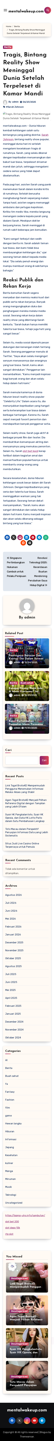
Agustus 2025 (13, 966)
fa (6, 1084)
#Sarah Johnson (15, 107)
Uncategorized (13, 1202)
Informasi (10, 1139)
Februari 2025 (13, 1005)
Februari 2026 (13, 926)
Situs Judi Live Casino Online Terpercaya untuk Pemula (22, 845)
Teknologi (10, 1194)
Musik (8, 1187)
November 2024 (14, 1029)
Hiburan (9, 1131)
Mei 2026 (10, 918)
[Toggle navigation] (5, 10)
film (7, 1107)
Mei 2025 (10, 990)
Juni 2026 (11, 910)
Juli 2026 (10, 902)
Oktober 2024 (13, 1037)
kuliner (9, 1163)
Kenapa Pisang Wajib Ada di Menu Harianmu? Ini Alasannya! (25, 691)
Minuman (10, 1179)
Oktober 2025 (13, 958)
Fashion (9, 1099)
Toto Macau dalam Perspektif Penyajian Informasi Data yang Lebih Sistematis (26, 832)
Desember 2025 (14, 942)
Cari (8, 750)
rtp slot (9, 1234)
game (8, 1115)
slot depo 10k (12, 1227)
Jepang (9, 1147)
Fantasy (10, 1091)
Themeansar (27, 1436)
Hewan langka (13, 1123)
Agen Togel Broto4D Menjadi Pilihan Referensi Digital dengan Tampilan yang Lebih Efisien (26, 803)
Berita (7, 47)
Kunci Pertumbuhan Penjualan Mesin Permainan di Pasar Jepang (26, 724)
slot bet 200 (12, 1221)
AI (6, 1060)
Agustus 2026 (13, 895)
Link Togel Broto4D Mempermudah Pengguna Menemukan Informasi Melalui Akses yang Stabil (25, 789)
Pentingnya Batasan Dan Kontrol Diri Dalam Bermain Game (27, 658)
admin (15, 102)
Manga (9, 1171)
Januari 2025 (13, 1013)
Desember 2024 (14, 1021)
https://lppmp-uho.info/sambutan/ (25, 1215)
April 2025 (11, 998)
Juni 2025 (11, 982)
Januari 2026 (13, 934)
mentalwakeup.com (26, 11)
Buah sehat (27, 683)
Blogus (44, 1432)
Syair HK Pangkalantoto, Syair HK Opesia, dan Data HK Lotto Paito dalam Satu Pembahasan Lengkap (24, 818)
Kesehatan (11, 1155)
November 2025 (14, 950)
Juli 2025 (10, 974)
